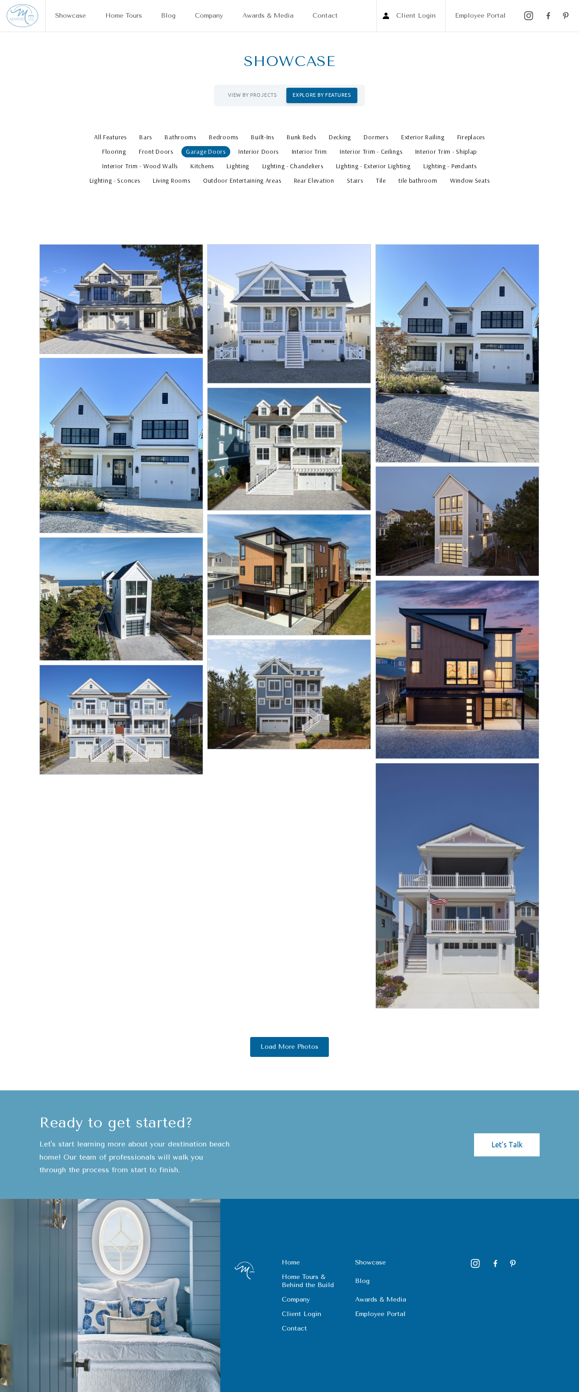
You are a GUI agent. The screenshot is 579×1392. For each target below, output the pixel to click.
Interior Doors (258, 151)
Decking (340, 137)
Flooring (114, 151)
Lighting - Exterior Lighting (373, 166)
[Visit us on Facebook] (547, 16)
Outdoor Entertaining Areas (242, 180)
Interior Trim (309, 151)
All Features (110, 137)
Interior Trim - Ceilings (371, 151)
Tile (381, 180)
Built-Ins (262, 137)
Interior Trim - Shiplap (446, 151)
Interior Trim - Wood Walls (140, 166)
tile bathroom (418, 180)
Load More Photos (289, 1047)
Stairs (355, 180)
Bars (145, 137)
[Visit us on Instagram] (529, 16)
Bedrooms (223, 137)
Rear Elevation (314, 180)
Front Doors (156, 151)
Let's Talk (507, 1145)
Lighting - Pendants (450, 166)
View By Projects (252, 95)
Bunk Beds (301, 137)
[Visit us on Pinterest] (566, 16)
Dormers (376, 137)
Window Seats (470, 180)
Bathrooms (180, 137)
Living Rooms (171, 180)
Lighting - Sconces (115, 180)
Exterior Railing (422, 137)
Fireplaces (471, 137)
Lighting (238, 166)
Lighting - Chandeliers (292, 166)
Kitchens (202, 166)
